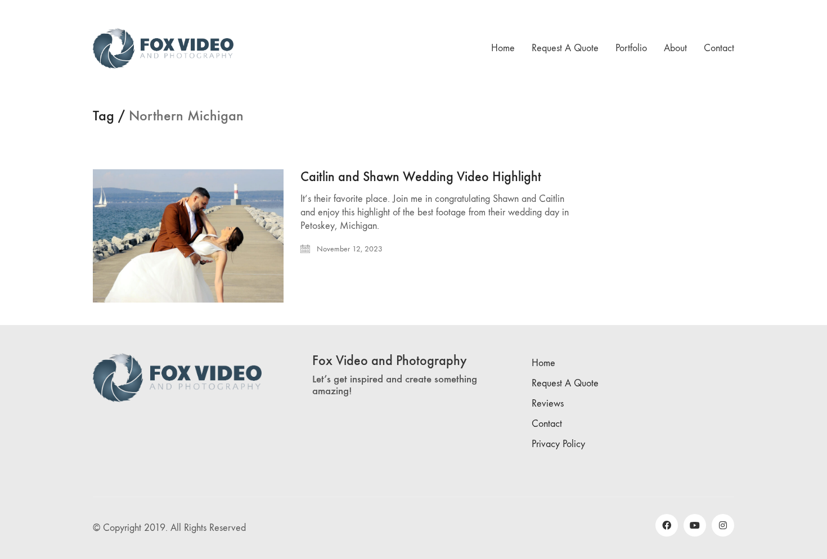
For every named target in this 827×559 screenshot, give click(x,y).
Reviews (548, 403)
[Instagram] (723, 525)
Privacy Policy (558, 444)
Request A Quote (565, 383)
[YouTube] (695, 525)
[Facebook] (666, 525)
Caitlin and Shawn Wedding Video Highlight (420, 176)
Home (543, 363)
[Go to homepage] (163, 48)
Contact (547, 424)
